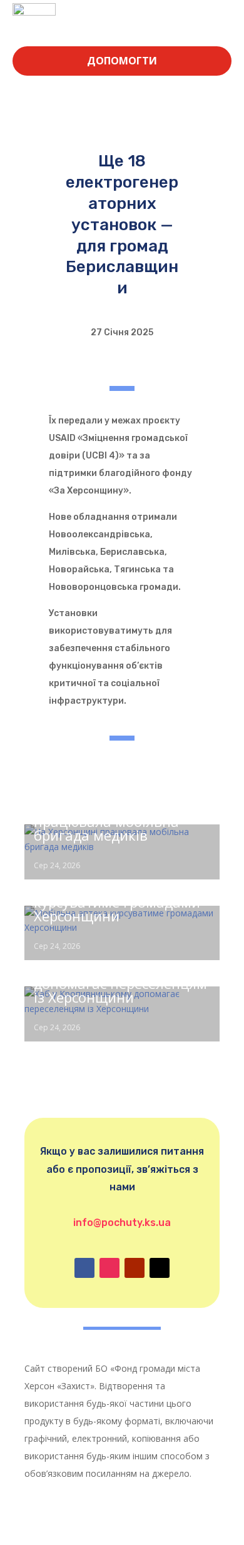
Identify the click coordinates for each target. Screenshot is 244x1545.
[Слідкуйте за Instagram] (109, 1268)
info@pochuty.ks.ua (122, 1222)
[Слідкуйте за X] (160, 1268)
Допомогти (122, 61)
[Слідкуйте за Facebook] (84, 1268)
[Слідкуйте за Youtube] (135, 1268)
